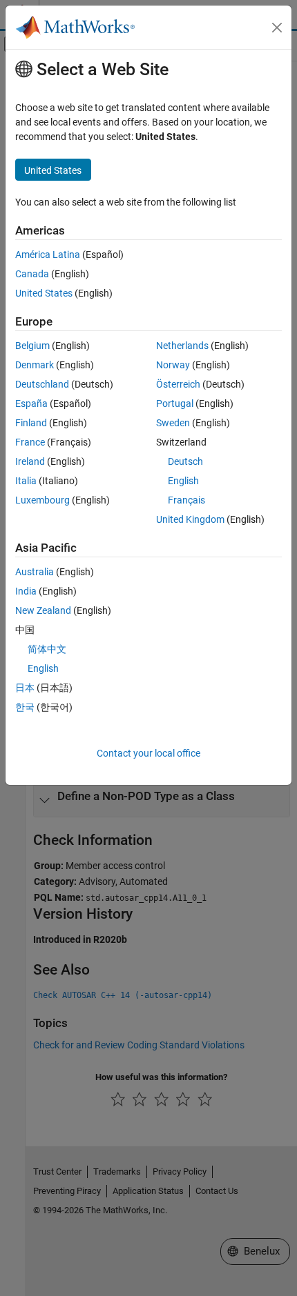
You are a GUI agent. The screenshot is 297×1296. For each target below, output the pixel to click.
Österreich (178, 384)
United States (44, 293)
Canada (32, 273)
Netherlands (182, 345)
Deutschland (42, 384)
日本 (25, 687)
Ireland (30, 461)
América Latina (47, 254)
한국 (25, 706)
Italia (26, 480)
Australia (34, 571)
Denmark (34, 364)
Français (186, 500)
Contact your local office (148, 753)
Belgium (32, 345)
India (26, 591)
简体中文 (47, 649)
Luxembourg (42, 500)
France (30, 442)
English (183, 480)
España (31, 403)
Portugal (174, 403)
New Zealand (43, 610)
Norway (173, 364)
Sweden (173, 422)
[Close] (277, 27)
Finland (31, 422)
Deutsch (185, 461)
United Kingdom (190, 519)
